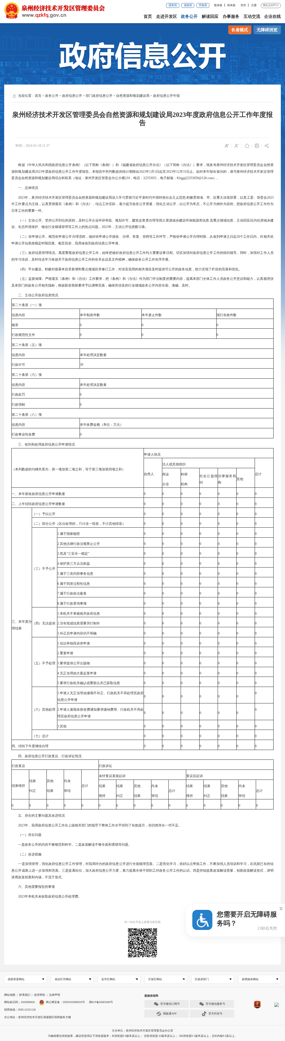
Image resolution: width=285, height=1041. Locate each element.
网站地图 (9, 994)
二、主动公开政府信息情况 (34, 295)
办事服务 (231, 16)
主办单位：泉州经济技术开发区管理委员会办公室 (142, 1030)
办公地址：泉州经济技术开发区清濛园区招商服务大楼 (37, 1017)
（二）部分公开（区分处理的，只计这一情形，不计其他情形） (79, 524)
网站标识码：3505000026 (19, 1002)
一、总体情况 (24, 188)
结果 (32, 781)
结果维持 (18, 786)
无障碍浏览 (267, 30)
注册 (254, 5)
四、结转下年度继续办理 (30, 746)
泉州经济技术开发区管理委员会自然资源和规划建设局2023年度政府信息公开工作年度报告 (142, 119)
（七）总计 (40, 736)
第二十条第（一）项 (27, 305)
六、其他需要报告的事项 (33, 887)
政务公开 (189, 16)
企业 (165, 484)
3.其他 (62, 726)
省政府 (188, 5)
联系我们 (24, 994)
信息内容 (18, 315)
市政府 (203, 5)
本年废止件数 (152, 315)
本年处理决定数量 (93, 355)
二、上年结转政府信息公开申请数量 (38, 504)
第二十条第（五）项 (27, 345)
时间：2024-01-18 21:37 (33, 146)
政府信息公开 (72, 96)
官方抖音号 (215, 1013)
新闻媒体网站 (250, 979)
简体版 (231, 5)
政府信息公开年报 (166, 96)
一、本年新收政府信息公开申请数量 (38, 494)
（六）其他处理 (43, 709)
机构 (184, 484)
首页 (148, 16)
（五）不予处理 (43, 663)
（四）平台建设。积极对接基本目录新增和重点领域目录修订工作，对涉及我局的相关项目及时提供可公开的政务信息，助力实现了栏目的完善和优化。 (126, 269)
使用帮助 (39, 994)
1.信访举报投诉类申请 (73, 643)
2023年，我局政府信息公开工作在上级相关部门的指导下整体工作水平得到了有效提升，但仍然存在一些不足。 (96, 825)
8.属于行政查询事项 (72, 603)
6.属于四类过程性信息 (73, 584)
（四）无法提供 (43, 623)
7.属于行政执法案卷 (72, 593)
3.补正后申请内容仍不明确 (77, 633)
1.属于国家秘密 (68, 534)
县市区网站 (108, 979)
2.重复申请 (65, 653)
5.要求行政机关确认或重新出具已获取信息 (88, 683)
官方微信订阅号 (170, 1003)
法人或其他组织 (174, 464)
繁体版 (218, 5)
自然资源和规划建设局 (132, 96)
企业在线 (272, 16)
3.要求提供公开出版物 (73, 663)
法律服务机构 (227, 479)
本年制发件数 (90, 315)
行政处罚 (18, 394)
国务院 (173, 5)
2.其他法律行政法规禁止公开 (78, 544)
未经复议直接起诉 (112, 776)
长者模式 (239, 30)
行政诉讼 (105, 766)
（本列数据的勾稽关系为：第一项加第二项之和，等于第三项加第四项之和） (68, 469)
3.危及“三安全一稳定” (73, 554)
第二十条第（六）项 (27, 375)
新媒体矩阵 (151, 995)
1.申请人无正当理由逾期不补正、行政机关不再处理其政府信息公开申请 (100, 696)
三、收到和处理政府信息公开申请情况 (43, 444)
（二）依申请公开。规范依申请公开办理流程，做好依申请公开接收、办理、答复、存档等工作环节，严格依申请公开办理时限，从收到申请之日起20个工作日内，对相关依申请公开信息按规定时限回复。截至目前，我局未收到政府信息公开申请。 (142, 240)
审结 (67, 791)
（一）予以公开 (43, 514)
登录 (243, 5)
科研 (184, 474)
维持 (102, 796)
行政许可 (18, 365)
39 (81, 365)
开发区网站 (155, 979)
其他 (240, 479)
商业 (165, 474)
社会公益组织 (209, 479)
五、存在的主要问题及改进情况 (38, 816)
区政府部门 (202, 979)
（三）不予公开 (43, 569)
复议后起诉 (194, 776)
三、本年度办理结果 (22, 625)
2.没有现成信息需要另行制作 (78, 623)
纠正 (32, 791)
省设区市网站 (63, 979)
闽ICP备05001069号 (101, 1002)
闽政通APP (170, 1013)
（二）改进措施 (26, 854)
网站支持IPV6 (271, 5)
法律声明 (54, 994)
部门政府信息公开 (99, 96)
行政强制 (18, 405)
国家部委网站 (16, 979)
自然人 (149, 474)
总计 (258, 474)
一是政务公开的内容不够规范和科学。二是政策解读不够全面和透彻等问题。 (71, 845)
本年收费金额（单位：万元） (101, 425)
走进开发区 (166, 16)
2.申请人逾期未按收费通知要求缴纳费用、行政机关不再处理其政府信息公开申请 (100, 713)
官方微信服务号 (215, 1003)
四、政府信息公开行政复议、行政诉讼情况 (46, 756)
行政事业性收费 (23, 434)
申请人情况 (152, 454)
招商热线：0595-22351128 (20, 1009)
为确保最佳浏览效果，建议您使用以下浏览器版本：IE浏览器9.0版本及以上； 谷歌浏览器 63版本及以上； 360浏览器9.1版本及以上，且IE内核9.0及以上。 (142, 1035)
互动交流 (252, 16)
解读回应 (210, 16)
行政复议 (18, 766)
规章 (15, 325)
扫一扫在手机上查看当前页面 (142, 922)
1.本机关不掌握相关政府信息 (78, 614)
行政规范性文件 (23, 335)
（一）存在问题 (26, 835)
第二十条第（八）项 (27, 415)
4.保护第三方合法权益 (73, 564)
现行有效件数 (227, 315)
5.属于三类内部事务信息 (75, 574)
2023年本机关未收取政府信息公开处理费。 (46, 896)
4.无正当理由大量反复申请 (77, 673)
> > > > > (107, 96)
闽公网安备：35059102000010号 (65, 1002)
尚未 (67, 781)
